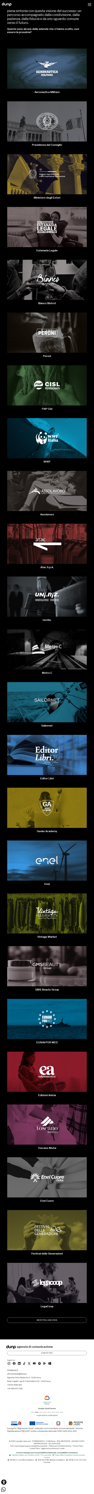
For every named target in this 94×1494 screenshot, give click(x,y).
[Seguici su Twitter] (29, 1387)
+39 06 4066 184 (14, 1409)
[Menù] (89, 4)
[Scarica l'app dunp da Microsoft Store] (49, 1387)
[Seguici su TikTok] (24, 1387)
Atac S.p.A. (47, 591)
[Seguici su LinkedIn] (19, 1387)
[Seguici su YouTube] (34, 1387)
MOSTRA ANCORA (47, 1344)
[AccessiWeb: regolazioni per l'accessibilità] (4, 1482)
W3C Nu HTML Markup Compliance (51, 1484)
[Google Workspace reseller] (41, 1436)
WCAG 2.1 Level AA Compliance (22, 1484)
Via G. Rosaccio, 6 (28, 1401)
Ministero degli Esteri (47, 221)
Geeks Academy (47, 855)
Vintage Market (47, 960)
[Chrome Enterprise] (49, 1436)
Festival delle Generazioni (47, 1277)
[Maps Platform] (53, 1436)
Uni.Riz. (47, 643)
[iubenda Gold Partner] (57, 1436)
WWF (47, 485)
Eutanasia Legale (47, 274)
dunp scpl (26, 1465)
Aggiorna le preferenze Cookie (53, 1472)
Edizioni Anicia (47, 1119)
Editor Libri (47, 802)
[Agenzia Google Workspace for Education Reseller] (47, 1424)
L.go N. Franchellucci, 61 (35, 1405)
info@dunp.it (12, 1394)
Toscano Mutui (47, 1171)
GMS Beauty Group (47, 1013)
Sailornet (47, 749)
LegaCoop (47, 1330)
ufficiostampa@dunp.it (17, 1398)
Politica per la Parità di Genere (60, 1470)
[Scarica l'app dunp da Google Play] (44, 1387)
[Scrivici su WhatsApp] (3, 1489)
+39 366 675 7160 (15, 1412)
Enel (47, 907)
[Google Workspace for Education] (45, 1436)
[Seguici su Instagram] (9, 1387)
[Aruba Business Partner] (61, 1436)
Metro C (47, 696)
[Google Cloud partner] (36, 1436)
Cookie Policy (35, 1472)
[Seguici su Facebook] (14, 1387)
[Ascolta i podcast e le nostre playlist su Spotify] (39, 1387)
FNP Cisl (47, 432)
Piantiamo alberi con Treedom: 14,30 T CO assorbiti (31, 1479)
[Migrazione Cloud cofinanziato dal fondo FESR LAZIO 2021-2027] (47, 1447)
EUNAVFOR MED (47, 1066)
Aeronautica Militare (47, 116)
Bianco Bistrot (47, 327)
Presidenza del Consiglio (47, 168)
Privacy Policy (78, 1470)
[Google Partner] (32, 1436)
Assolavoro (47, 538)
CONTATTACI (47, 1377)
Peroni (47, 380)
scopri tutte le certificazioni (47, 1439)
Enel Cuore (47, 1224)
